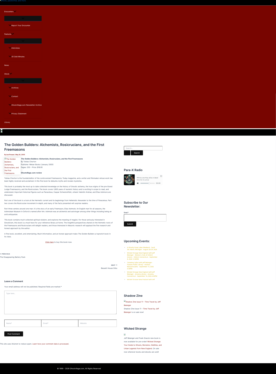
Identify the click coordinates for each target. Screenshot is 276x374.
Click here (49, 242)
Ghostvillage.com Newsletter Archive (26, 105)
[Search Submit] (127, 152)
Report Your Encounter (20, 25)
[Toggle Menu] (23, 18)
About (6, 74)
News (6, 65)
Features (7, 34)
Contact (14, 96)
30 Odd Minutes (17, 57)
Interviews (15, 48)
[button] (14, 11)
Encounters (8, 11)
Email (126, 212)
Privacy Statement (18, 114)
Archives (14, 88)
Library (7, 122)
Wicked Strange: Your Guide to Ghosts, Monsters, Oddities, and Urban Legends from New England (143, 345)
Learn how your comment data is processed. (50, 344)
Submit (130, 224)
